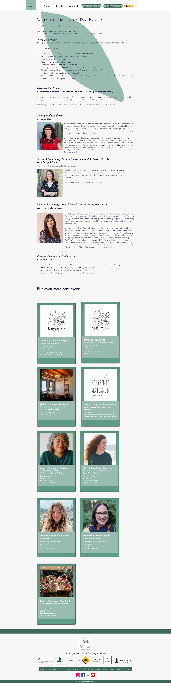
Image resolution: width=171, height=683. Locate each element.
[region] (56, 333)
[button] (128, 6)
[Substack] (88, 675)
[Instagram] (78, 675)
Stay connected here (45, 33)
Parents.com (80, 230)
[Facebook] (83, 675)
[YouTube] (93, 675)
